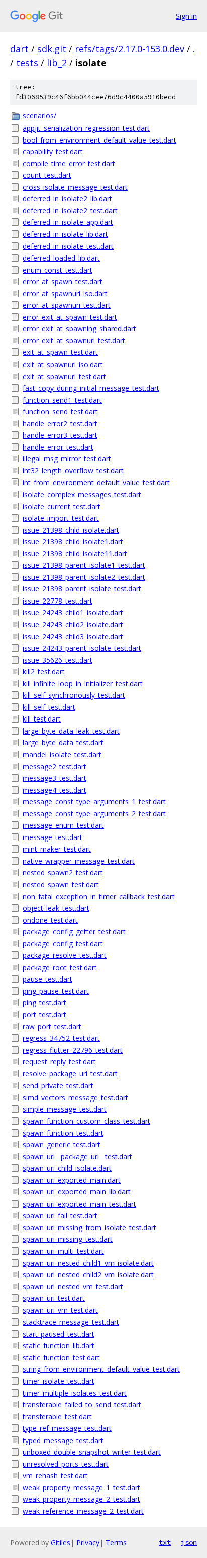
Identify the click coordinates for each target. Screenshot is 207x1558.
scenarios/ (39, 116)
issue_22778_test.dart (57, 601)
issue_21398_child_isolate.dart (71, 530)
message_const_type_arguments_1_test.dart (94, 801)
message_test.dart (52, 837)
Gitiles (60, 1542)
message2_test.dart (54, 766)
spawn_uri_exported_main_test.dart (79, 1204)
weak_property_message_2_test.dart (81, 1499)
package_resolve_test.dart (65, 955)
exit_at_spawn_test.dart (60, 352)
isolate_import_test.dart (61, 518)
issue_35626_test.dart (57, 660)
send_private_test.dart (58, 1085)
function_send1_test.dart (62, 400)
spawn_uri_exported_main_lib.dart (77, 1191)
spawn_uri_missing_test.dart (68, 1239)
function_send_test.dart (60, 411)
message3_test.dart (54, 778)
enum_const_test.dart (57, 270)
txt (165, 1542)
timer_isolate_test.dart (58, 1381)
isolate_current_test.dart (61, 506)
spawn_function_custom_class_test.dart (86, 1121)
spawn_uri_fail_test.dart (60, 1215)
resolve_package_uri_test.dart (70, 1073)
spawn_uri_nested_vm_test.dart (73, 1286)
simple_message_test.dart (65, 1109)
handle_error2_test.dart (60, 423)
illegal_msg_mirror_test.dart (67, 458)
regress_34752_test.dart (61, 1038)
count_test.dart (47, 175)
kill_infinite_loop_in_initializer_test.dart (83, 683)
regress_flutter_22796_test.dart (73, 1050)
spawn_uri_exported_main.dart (72, 1180)
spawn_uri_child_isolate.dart (67, 1168)
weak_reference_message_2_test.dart (83, 1511)
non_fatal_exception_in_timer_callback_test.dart (99, 896)
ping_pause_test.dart (56, 991)
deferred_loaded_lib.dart (61, 258)
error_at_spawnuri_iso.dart (65, 293)
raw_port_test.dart (52, 1026)
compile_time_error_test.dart (69, 163)
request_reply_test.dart (59, 1061)
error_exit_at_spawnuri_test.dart (74, 340)
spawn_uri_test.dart (54, 1298)
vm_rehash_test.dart (55, 1475)
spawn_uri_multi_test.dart (63, 1251)
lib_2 (57, 63)
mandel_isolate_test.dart (62, 754)
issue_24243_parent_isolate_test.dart (82, 648)
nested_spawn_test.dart (61, 884)
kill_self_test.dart (49, 707)
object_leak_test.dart (56, 908)
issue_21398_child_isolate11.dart (75, 553)
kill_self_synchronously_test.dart (74, 695)
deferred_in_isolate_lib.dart (65, 234)
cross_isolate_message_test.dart (75, 187)
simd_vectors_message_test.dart (75, 1097)
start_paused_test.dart (58, 1334)
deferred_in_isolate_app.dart (68, 222)
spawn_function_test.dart (63, 1133)
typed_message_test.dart (63, 1440)
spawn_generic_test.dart (61, 1144)
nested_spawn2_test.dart (63, 872)
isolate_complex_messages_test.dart (82, 494)
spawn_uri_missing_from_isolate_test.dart (89, 1227)
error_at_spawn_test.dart (62, 281)
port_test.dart (44, 1014)
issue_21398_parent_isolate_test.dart (82, 588)
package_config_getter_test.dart (74, 931)
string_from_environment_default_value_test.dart (101, 1369)
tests (27, 63)
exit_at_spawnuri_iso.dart (63, 364)
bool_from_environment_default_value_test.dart (99, 140)
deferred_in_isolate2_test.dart (70, 210)
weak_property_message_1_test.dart (81, 1487)
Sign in (186, 16)
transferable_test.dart (57, 1416)
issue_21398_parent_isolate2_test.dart (84, 577)
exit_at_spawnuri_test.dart (64, 376)
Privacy (87, 1542)
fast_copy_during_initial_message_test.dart (91, 388)
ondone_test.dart (50, 920)
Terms (116, 1542)
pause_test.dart (47, 979)
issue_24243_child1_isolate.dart (73, 612)
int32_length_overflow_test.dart (73, 470)
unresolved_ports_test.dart (66, 1464)
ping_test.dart (44, 1002)
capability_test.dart (53, 151)
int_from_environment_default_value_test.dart (96, 482)
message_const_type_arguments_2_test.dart (94, 813)
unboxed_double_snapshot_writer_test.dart (92, 1452)
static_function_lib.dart (58, 1345)
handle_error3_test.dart (60, 435)
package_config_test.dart (63, 943)
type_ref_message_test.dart (67, 1428)
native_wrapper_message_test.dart (79, 861)
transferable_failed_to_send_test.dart (82, 1404)
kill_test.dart (42, 719)
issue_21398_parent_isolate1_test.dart (84, 565)
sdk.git (51, 49)
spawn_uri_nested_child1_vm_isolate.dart (88, 1263)
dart (19, 49)
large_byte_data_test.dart (63, 742)
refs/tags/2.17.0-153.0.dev (129, 49)
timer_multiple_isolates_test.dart (75, 1393)
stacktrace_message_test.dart (71, 1322)
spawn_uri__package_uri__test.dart (77, 1156)
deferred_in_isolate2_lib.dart (67, 198)
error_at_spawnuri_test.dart (67, 305)
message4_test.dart (54, 790)
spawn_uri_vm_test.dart (60, 1310)
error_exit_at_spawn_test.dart (70, 317)
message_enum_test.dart (63, 825)
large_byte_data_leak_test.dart (71, 731)
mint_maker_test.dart (57, 849)
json (189, 1542)
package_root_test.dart (60, 967)
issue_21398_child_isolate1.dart (73, 541)
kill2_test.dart (44, 671)
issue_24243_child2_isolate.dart (73, 624)
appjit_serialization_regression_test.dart (86, 128)
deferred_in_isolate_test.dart (68, 246)
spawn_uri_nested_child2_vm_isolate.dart (88, 1274)
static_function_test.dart (61, 1357)
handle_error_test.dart (58, 447)
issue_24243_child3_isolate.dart (73, 636)
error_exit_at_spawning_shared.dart (79, 328)
